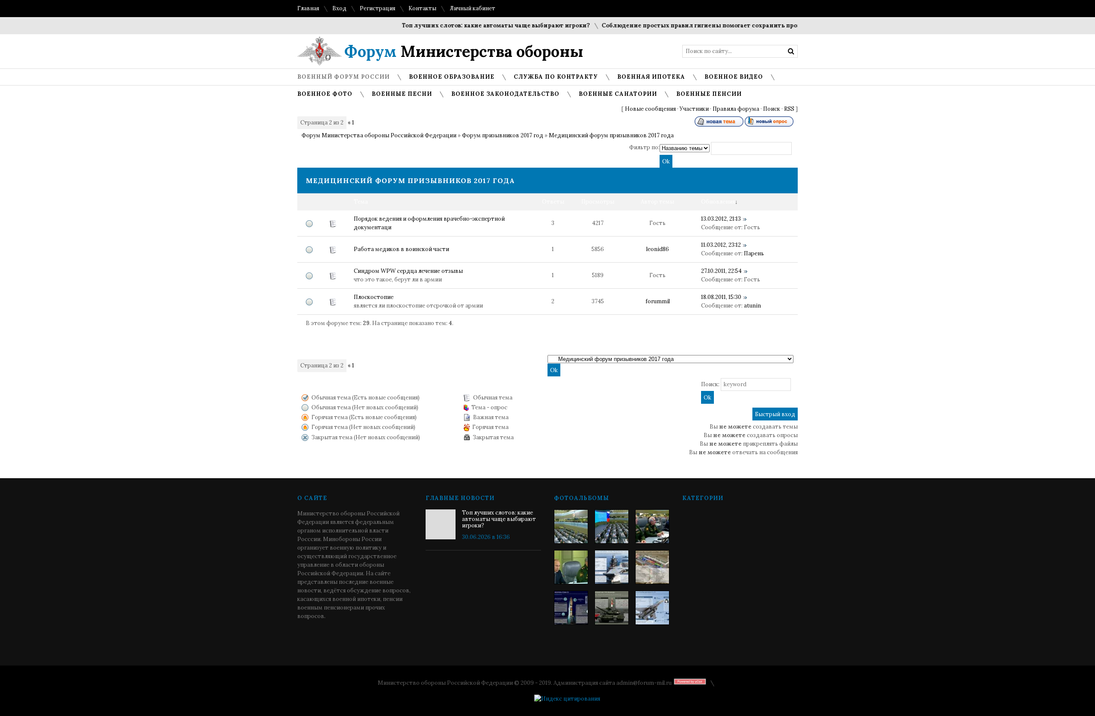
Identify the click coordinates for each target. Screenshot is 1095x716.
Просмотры (597, 201)
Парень (754, 253)
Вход (339, 8)
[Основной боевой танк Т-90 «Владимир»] (612, 608)
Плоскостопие (374, 297)
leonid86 (657, 249)
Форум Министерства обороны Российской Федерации (379, 135)
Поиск (771, 108)
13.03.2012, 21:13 (721, 218)
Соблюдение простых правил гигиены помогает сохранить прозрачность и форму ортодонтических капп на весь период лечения (787, 25)
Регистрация (377, 8)
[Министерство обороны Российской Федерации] (571, 526)
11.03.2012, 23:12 (721, 245)
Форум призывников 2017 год (502, 135)
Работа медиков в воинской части (401, 249)
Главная (308, 8)
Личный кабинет (472, 8)
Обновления (718, 201)
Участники (694, 108)
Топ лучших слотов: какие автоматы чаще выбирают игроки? (480, 25)
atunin (752, 305)
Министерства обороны (463, 51)
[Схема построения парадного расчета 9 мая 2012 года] (652, 567)
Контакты (422, 8)
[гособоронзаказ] (652, 526)
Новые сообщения (650, 108)
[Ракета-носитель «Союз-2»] (571, 608)
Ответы (553, 201)
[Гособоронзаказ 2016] (571, 567)
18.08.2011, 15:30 (721, 297)
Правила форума (736, 108)
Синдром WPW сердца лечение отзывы (408, 271)
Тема (361, 201)
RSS (789, 108)
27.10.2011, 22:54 (721, 271)
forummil (657, 301)
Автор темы (657, 201)
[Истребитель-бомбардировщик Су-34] (652, 608)
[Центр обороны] (612, 526)
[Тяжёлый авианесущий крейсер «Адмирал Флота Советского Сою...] (612, 567)
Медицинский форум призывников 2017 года (611, 135)
